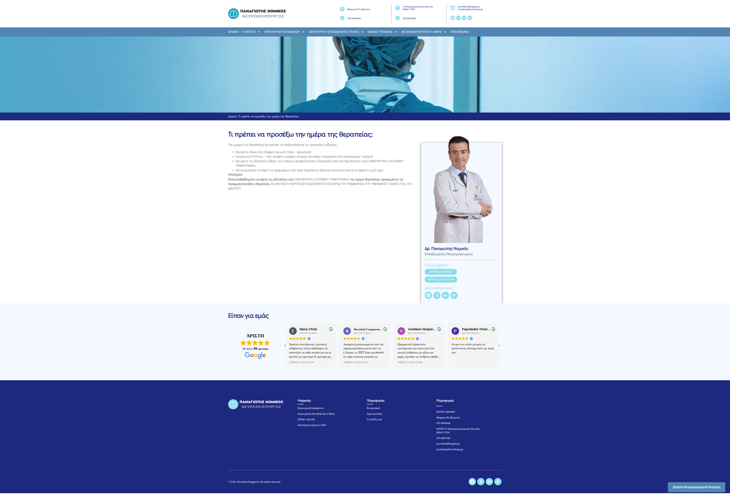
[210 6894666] (342, 18)
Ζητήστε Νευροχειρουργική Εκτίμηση (696, 487)
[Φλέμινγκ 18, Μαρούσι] (342, 9)
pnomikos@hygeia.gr (469, 6)
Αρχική (233, 32)
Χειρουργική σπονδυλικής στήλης (334, 32)
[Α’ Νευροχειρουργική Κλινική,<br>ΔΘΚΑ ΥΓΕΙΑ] (397, 8)
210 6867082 (409, 18)
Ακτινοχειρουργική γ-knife (421, 32)
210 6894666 (354, 18)
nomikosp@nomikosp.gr (470, 9)
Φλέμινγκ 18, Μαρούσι (358, 9)
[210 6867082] (397, 18)
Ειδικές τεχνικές (380, 32)
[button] (499, 346)
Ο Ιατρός (249, 32)
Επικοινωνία (459, 32)
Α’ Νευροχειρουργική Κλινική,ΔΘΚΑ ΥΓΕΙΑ (418, 8)
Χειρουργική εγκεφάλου (282, 32)
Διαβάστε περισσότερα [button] (301, 362)
